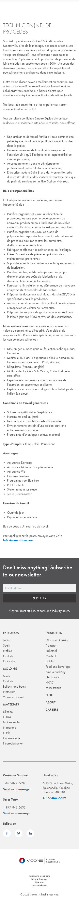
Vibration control (13, 697)
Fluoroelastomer (13, 743)
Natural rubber (12, 722)
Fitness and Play (55, 672)
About (51, 702)
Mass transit (53, 688)
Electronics (52, 677)
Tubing (7, 640)
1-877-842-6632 (54, 798)
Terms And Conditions (39, 875)
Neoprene (9, 727)
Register (39, 598)
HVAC (49, 682)
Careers (52, 710)
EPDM (7, 717)
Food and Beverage (58, 666)
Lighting (50, 661)
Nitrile (7, 733)
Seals (6, 645)
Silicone (8, 712)
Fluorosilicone (11, 738)
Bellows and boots (14, 686)
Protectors (9, 661)
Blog (49, 695)
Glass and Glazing (57, 640)
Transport (51, 645)
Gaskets (8, 656)
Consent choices (39, 885)
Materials (11, 704)
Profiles (7, 651)
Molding (10, 668)
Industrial (51, 651)
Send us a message (16, 789)
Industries (54, 633)
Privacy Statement (39, 879)
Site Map (39, 882)
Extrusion (11, 633)
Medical (51, 656)
